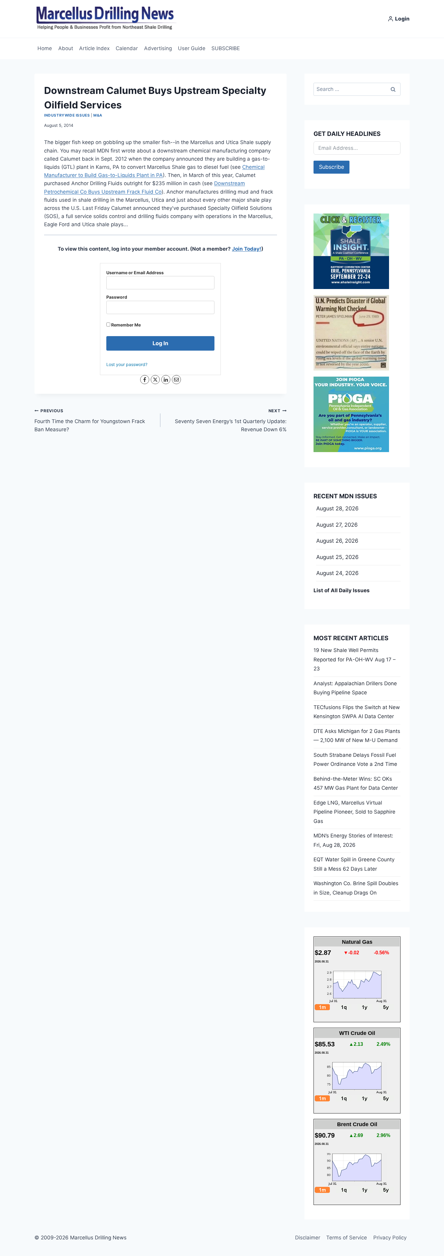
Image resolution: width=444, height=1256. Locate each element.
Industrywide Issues (67, 115)
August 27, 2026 (337, 525)
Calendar (127, 48)
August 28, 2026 (337, 508)
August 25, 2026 (337, 557)
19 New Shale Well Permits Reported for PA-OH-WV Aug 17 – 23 (355, 659)
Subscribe (331, 167)
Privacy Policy (390, 1238)
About (65, 48)
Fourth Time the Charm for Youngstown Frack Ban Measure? (89, 420)
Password (116, 297)
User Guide (191, 48)
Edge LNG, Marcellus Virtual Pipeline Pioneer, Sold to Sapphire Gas (354, 812)
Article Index (94, 48)
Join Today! (246, 249)
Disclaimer (307, 1238)
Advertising (158, 48)
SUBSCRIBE (225, 48)
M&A (97, 115)
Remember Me (125, 324)
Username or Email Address (135, 272)
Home (44, 48)
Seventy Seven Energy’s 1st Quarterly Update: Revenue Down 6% (230, 420)
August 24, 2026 (337, 573)
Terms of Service (346, 1238)
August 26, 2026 (337, 541)
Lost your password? (126, 364)
